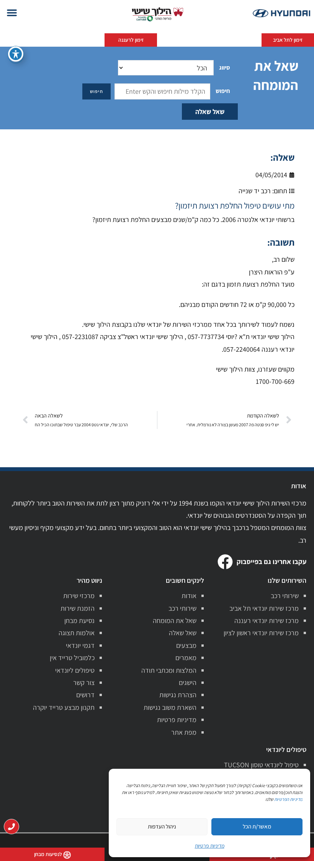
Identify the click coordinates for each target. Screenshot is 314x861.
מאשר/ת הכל (257, 826)
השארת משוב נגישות (170, 707)
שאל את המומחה (174, 620)
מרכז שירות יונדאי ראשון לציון (261, 632)
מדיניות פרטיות (176, 719)
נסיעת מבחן (79, 620)
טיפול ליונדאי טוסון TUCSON (261, 764)
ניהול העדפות (162, 826)
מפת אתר (183, 732)
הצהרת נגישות (177, 694)
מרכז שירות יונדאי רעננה (266, 620)
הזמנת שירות (78, 608)
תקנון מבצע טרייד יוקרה (64, 707)
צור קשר (84, 682)
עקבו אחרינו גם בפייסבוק (271, 561)
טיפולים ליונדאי (75, 670)
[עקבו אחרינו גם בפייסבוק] (225, 561)
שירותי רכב (285, 595)
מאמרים (185, 657)
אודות (189, 595)
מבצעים (186, 645)
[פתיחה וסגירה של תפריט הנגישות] (15, 54)
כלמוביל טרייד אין (72, 657)
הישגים (187, 682)
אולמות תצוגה (77, 632)
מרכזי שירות (79, 595)
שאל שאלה (209, 111)
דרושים (85, 694)
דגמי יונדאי (80, 645)
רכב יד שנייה (255, 190)
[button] (12, 13)
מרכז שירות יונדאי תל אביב (264, 608)
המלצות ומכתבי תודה (168, 670)
